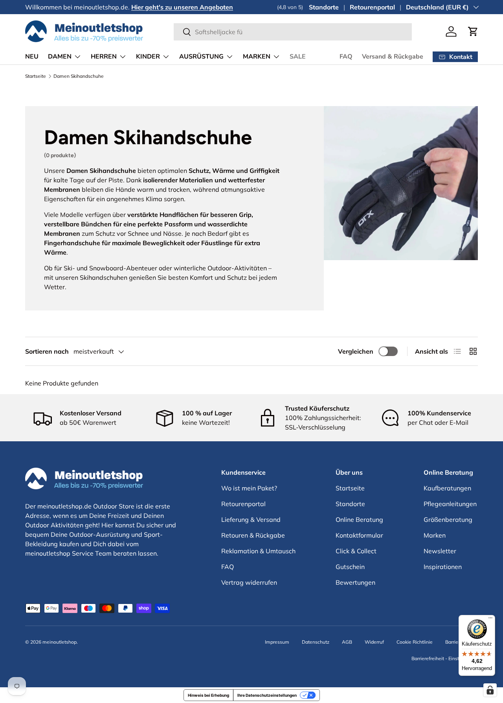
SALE (298, 56)
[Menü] (490, 619)
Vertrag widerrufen (249, 582)
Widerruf (374, 642)
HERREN (104, 56)
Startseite (35, 76)
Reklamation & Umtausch (258, 551)
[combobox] (293, 31)
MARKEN (256, 56)
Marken (435, 535)
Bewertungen (355, 582)
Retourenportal (372, 7)
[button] (473, 31)
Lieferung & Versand (251, 519)
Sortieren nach (47, 351)
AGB (347, 642)
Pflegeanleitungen (450, 504)
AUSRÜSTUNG (201, 56)
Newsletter (440, 551)
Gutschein (350, 567)
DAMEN (60, 56)
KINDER (148, 56)
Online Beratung (359, 519)
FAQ (346, 56)
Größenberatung (448, 519)
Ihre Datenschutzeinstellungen (267, 695)
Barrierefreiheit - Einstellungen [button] (444, 658)
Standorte (324, 7)
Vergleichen (355, 351)
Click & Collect (356, 551)
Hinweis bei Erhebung (208, 695)
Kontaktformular (359, 535)
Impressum (277, 642)
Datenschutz (315, 642)
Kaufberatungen (447, 488)
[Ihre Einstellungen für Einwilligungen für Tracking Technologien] (490, 690)
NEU (32, 56)
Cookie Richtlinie (415, 642)
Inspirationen (443, 567)
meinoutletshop (59, 642)
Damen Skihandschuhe (78, 76)
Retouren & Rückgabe (253, 535)
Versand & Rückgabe (392, 56)
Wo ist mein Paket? (249, 488)
